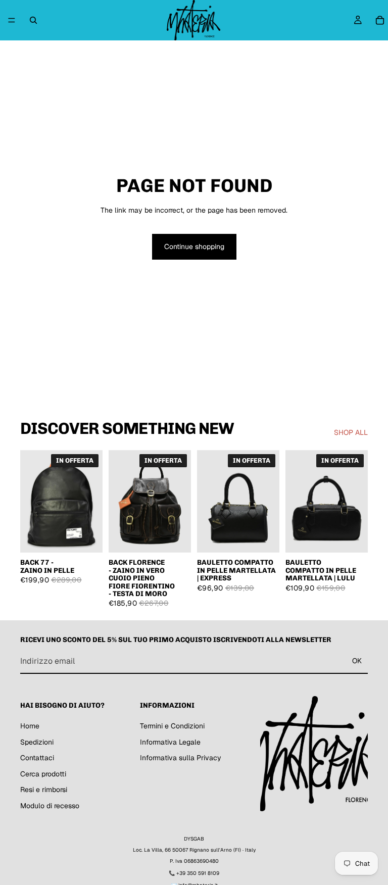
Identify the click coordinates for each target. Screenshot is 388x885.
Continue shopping (194, 246)
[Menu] (11, 20)
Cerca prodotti (43, 773)
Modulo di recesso (49, 805)
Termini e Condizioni (172, 725)
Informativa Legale (170, 741)
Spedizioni (37, 741)
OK (357, 660)
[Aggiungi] (87, 537)
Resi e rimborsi (43, 789)
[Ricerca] (33, 20)
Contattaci (37, 757)
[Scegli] (264, 537)
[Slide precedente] (120, 501)
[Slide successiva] (180, 501)
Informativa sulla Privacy (180, 757)
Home (29, 725)
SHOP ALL (351, 432)
